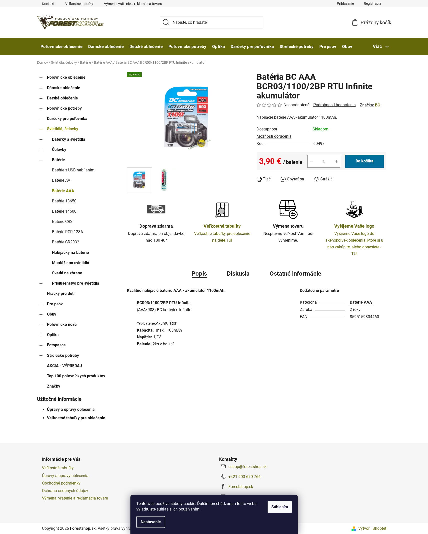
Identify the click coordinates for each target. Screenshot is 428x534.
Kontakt (48, 4)
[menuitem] (61, 46)
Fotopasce (56, 345)
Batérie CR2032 (65, 242)
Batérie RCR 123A (67, 231)
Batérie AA (61, 180)
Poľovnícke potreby (64, 108)
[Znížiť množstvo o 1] (311, 161)
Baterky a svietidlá (68, 139)
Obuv (51, 314)
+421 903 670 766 (244, 476)
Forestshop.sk (240, 486)
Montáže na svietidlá (70, 262)
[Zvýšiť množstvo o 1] (336, 161)
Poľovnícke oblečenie (66, 77)
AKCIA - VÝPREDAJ (64, 365)
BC (377, 105)
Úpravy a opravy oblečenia (71, 409)
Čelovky (59, 149)
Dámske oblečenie (63, 87)
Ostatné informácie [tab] (295, 273)
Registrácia (372, 3)
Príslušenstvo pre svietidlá (75, 283)
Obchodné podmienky (61, 483)
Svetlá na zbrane (67, 273)
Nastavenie (151, 522)
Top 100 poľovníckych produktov (76, 376)
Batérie (58, 159)
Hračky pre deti (60, 293)
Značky (53, 386)
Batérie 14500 (64, 211)
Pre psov (55, 304)
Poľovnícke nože (62, 324)
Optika (53, 334)
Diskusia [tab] (238, 273)
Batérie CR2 (62, 221)
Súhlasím (279, 507)
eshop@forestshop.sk (247, 466)
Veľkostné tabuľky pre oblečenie (76, 418)
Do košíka (365, 161)
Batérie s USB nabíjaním (73, 170)
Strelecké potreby (63, 355)
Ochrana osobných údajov (65, 490)
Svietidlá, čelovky (62, 128)
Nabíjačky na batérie (70, 252)
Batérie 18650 (64, 201)
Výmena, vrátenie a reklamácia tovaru (133, 4)
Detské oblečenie (62, 98)
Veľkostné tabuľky (79, 4)
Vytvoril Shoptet (372, 528)
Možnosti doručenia (274, 136)
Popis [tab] (199, 273)
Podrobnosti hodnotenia (334, 104)
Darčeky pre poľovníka (67, 118)
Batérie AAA (63, 190)
